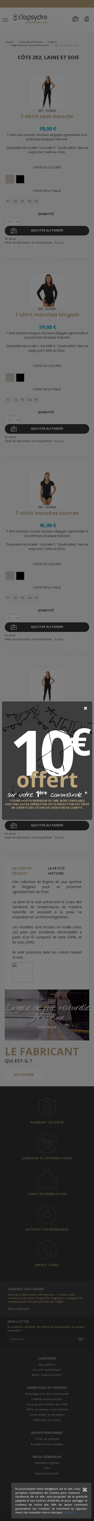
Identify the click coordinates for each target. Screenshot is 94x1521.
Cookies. (68, 1512)
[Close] (85, 708)
